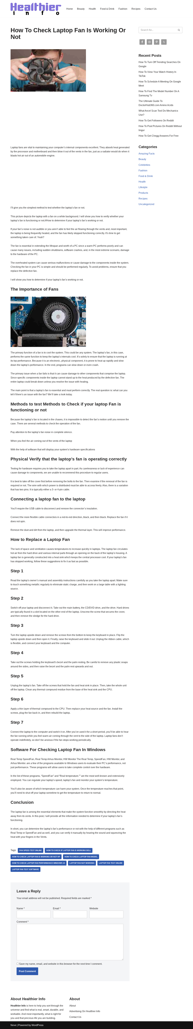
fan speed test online (30, 850)
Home (69, 9)
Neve (13, 1025)
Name (21, 908)
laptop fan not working (82, 863)
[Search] (179, 30)
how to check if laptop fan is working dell (68, 850)
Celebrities (144, 165)
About (72, 1005)
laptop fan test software (25, 869)
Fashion (123, 9)
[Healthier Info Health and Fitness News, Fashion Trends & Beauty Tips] (36, 9)
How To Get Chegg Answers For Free (159, 136)
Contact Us (151, 9)
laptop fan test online (110, 863)
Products (143, 193)
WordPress (37, 1025)
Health (92, 9)
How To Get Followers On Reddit (156, 120)
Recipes (135, 9)
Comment (22, 921)
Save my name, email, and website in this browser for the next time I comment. (60, 964)
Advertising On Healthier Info (84, 1011)
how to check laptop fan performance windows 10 (38, 863)
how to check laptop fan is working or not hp (36, 857)
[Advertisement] (70, 123)
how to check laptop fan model (81, 857)
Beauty (81, 9)
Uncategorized (146, 204)
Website (93, 908)
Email (57, 908)
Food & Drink (107, 9)
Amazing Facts (147, 153)
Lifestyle (143, 187)
